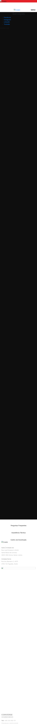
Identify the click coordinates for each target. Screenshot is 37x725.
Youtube (7, 24)
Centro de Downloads (18, 540)
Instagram (7, 20)
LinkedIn (7, 22)
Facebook (7, 17)
